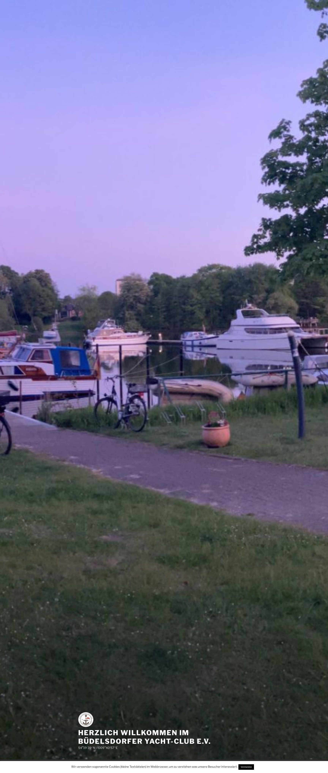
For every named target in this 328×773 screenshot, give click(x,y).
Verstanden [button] (246, 767)
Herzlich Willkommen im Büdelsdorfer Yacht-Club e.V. (144, 737)
